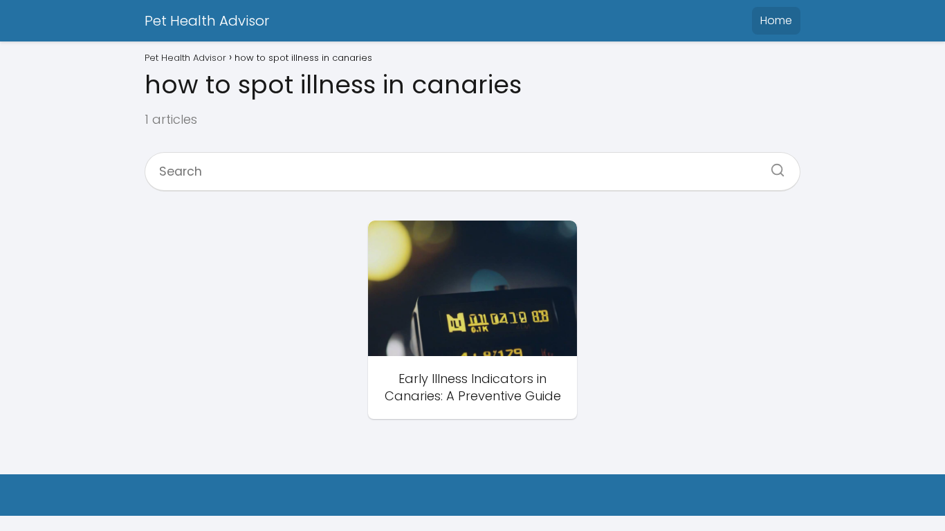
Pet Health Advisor (207, 20)
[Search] (773, 166)
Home (776, 20)
